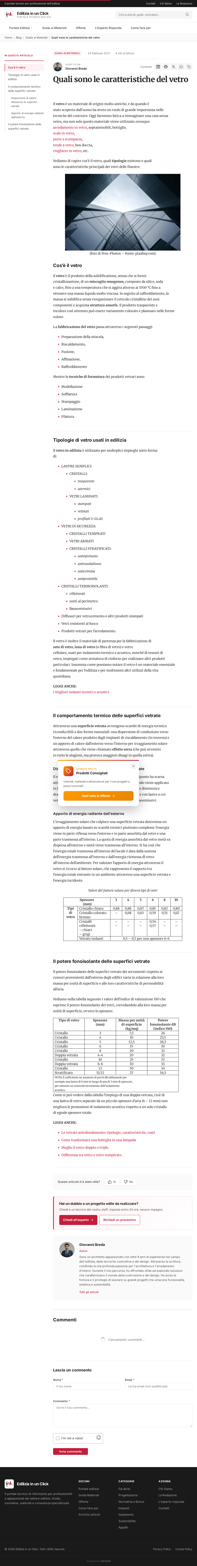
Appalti (123, 1527)
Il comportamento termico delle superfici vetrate (24, 88)
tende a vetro (63, 145)
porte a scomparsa (67, 139)
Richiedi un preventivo (119, 1220)
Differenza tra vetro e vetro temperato (91, 1155)
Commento (61, 1401)
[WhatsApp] (181, 66)
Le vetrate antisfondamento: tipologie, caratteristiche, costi (108, 1132)
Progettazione (128, 1495)
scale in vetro (63, 133)
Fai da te (124, 1489)
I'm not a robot (72, 1438)
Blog (19, 37)
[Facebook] (165, 66)
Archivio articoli (89, 1514)
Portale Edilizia (20, 28)
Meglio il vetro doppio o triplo (85, 1147)
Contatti (150, 3)
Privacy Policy (162, 1549)
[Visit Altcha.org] (99, 1438)
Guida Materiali (88, 1495)
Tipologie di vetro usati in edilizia (24, 77)
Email (129, 1379)
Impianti (124, 1508)
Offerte (81, 28)
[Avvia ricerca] (187, 14)
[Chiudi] (133, 766)
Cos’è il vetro (16, 67)
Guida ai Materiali (54, 28)
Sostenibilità (127, 1521)
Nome (58, 1379)
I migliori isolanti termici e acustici (81, 692)
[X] (173, 66)
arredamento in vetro (70, 127)
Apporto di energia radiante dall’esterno (27, 115)
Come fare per (141, 28)
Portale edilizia (88, 1489)
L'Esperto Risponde (108, 28)
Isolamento (126, 1514)
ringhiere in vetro (67, 151)
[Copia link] (188, 66)
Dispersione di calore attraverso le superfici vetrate (24, 102)
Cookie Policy (183, 1549)
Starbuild (105, 1560)
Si (114, 1181)
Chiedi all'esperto (76, 1220)
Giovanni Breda (76, 68)
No (131, 1181)
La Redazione (184, 3)
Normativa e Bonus (131, 1502)
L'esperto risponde (171, 1502)
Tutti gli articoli (89, 1292)
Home (8, 37)
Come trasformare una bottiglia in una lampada (99, 1140)
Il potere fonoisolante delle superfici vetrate (24, 126)
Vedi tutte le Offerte (96, 795)
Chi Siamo (166, 3)
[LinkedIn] (158, 66)
